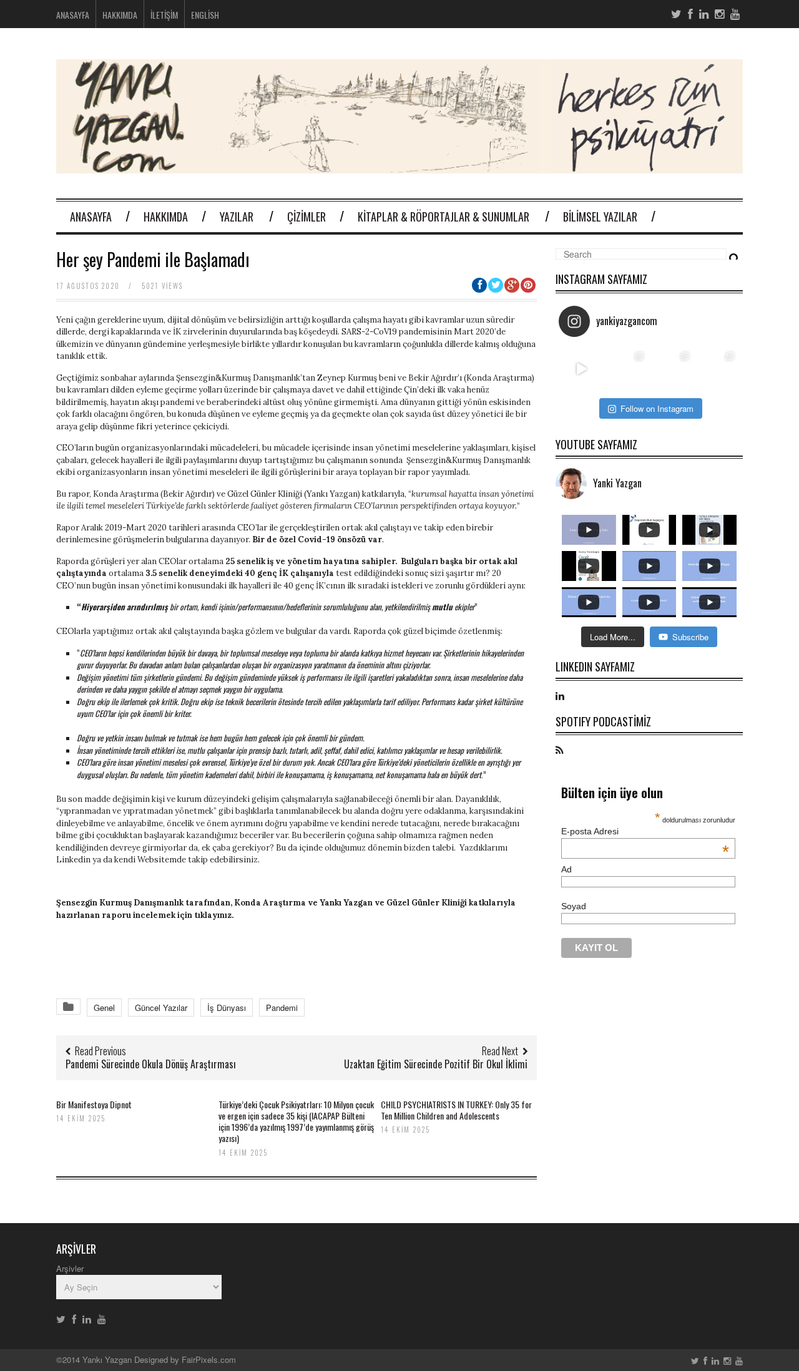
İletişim (164, 14)
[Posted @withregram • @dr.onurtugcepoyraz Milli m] (627, 369)
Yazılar (236, 216)
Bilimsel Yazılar (600, 216)
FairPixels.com (209, 1359)
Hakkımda (119, 14)
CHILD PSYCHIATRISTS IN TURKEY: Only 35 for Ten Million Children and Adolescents (456, 1110)
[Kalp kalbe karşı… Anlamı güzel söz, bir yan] (672, 369)
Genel (104, 1007)
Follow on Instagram (657, 408)
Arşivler (70, 1268)
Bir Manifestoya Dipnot (94, 1104)
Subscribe (690, 637)
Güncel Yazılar (161, 1007)
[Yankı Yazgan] (399, 165)
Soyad (573, 906)
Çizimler (306, 216)
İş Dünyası (226, 1007)
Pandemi (282, 1007)
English (205, 14)
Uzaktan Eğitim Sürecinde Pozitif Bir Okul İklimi (435, 1063)
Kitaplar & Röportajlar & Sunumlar (443, 216)
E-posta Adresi (645, 831)
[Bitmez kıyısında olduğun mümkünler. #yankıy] (581, 369)
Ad (566, 869)
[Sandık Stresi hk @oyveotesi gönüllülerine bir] (717, 369)
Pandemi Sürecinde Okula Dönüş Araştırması (151, 1063)
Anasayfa (72, 14)
